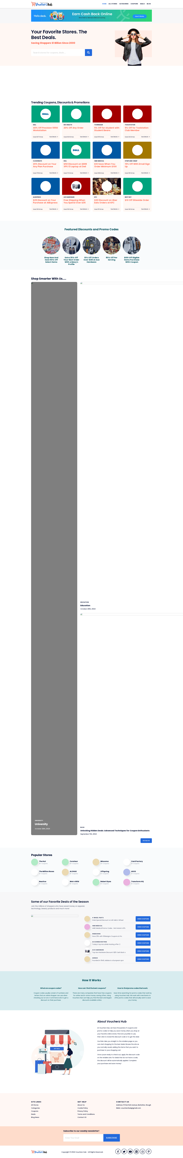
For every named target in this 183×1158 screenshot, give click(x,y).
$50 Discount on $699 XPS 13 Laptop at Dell (75, 165)
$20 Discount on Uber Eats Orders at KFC (105, 201)
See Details (52, 137)
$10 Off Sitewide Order (137, 200)
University (41, 824)
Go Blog (146, 841)
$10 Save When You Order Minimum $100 (105, 165)
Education (85, 605)
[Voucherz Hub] (41, 4)
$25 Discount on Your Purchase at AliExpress (45, 201)
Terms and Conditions (86, 1114)
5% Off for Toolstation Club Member (136, 129)
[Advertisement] (91, 86)
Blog (149, 4)
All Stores (113, 4)
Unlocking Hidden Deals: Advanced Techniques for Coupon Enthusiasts (115, 830)
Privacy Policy (83, 1111)
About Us (81, 1105)
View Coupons (143, 919)
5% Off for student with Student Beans (106, 129)
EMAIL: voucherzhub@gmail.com (128, 1108)
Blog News (35, 1117)
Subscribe (111, 1138)
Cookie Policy (83, 1108)
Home (104, 4)
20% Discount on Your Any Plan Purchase (44, 165)
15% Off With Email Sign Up (137, 165)
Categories (123, 4)
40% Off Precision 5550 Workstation (45, 129)
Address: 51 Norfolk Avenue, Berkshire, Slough (133, 1105)
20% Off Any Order (73, 127)
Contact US (82, 1117)
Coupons (134, 4)
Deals (142, 4)
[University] (54, 558)
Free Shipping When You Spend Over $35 (75, 201)
